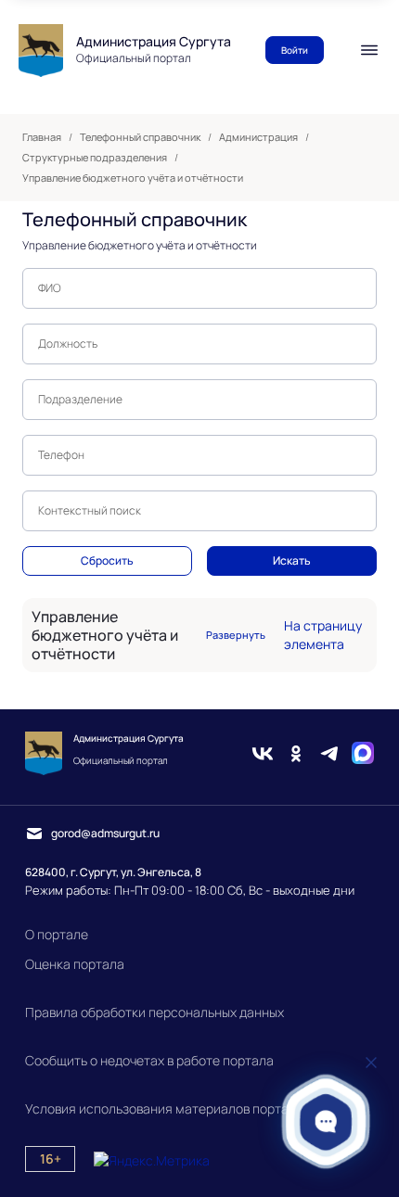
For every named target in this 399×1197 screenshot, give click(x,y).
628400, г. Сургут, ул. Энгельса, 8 (113, 872)
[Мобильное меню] (369, 50)
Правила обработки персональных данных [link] (154, 1012)
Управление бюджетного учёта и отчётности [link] (132, 178)
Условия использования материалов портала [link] (164, 1108)
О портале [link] (56, 934)
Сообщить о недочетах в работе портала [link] (149, 1060)
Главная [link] (41, 137)
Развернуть (235, 635)
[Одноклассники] (296, 753)
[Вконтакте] (262, 753)
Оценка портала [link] (74, 964)
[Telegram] (329, 753)
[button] (326, 1121)
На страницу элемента (323, 635)
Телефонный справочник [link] (140, 137)
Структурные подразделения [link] (94, 157)
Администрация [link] (258, 137)
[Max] (363, 753)
